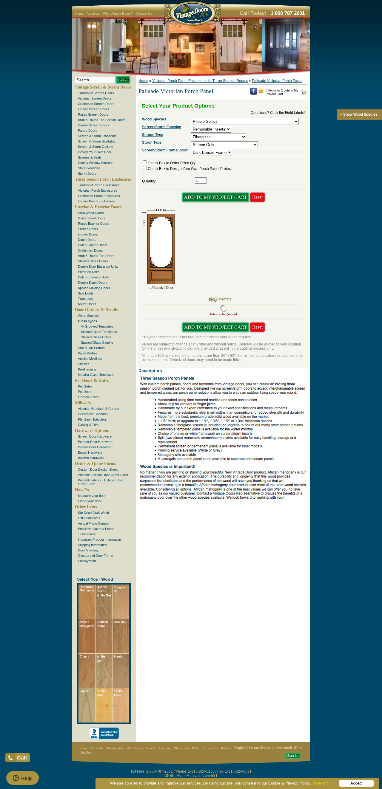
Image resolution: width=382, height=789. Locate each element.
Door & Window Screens (95, 163)
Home (79, 13)
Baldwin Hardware (91, 458)
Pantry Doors (87, 130)
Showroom (181, 748)
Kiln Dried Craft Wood (93, 512)
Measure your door (92, 495)
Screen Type (152, 135)
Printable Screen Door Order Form (103, 475)
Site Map (85, 752)
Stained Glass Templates (99, 332)
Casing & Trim (88, 425)
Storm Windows (89, 168)
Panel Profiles (88, 353)
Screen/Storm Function (161, 127)
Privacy (226, 748)
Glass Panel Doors (91, 218)
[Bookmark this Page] (261, 92)
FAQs (195, 748)
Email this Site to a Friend (96, 529)
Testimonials (87, 534)
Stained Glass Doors (93, 261)
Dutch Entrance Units (93, 277)
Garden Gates (88, 397)
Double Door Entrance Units (98, 266)
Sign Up (293, 756)
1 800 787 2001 (288, 13)
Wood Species (88, 315)
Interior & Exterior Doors (98, 207)
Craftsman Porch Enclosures (99, 196)
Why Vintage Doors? (118, 13)
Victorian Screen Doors (95, 98)
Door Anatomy (88, 550)
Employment (87, 561)
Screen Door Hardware (95, 436)
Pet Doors (85, 391)
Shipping (164, 748)
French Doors (88, 229)
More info (320, 783)
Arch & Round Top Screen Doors (102, 120)
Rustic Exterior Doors (93, 223)
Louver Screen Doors (93, 109)
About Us (93, 13)
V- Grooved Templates (97, 326)
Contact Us (144, 13)
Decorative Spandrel (92, 414)
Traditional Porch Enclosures (99, 185)
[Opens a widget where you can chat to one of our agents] (22, 778)
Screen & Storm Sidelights (96, 141)
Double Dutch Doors (92, 282)
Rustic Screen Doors (93, 114)
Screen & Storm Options (95, 146)
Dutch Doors (87, 239)
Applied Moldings (90, 358)
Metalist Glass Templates (96, 374)
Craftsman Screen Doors (96, 104)
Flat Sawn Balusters (92, 419)
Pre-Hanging (87, 369)
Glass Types (87, 321)
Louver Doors (88, 234)
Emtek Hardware (90, 452)
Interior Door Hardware (94, 447)
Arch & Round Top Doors (96, 256)
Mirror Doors (87, 304)
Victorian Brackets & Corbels (99, 408)
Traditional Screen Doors (96, 93)
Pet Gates (85, 386)
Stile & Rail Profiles (91, 348)
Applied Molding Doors (94, 288)
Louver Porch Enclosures (96, 201)
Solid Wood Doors (91, 213)
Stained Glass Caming (97, 342)
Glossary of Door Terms (95, 555)
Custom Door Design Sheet (98, 469)
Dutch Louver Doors (92, 245)
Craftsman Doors (90, 250)
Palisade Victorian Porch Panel (277, 81)
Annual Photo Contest (93, 523)
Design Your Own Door (94, 152)
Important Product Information (99, 539)
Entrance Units (88, 272)
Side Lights (86, 293)
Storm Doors (87, 173)
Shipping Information (92, 545)
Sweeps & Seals (89, 157)
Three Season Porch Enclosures (103, 179)
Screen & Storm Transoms (97, 136)
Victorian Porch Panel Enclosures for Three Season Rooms (200, 81)
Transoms (85, 298)
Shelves (84, 364)
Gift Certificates (89, 518)
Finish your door (89, 501)
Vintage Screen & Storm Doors (103, 87)
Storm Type (151, 142)
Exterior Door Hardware (95, 442)
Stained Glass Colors (96, 337)
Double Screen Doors (93, 125)
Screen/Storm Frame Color (165, 150)
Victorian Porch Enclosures (97, 190)
